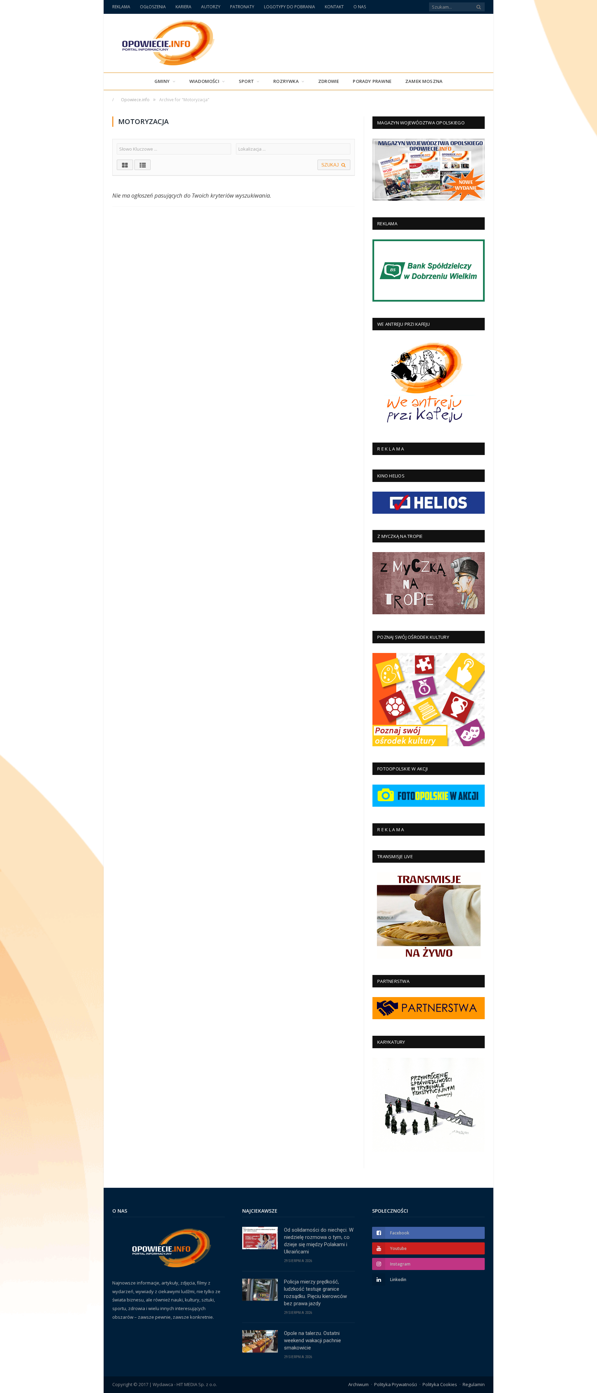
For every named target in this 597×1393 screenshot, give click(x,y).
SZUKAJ (330, 165)
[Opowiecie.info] (164, 41)
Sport (246, 81)
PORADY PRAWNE (372, 81)
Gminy (162, 81)
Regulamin (474, 1384)
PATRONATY (242, 7)
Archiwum (358, 1384)
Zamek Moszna (424, 81)
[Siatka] (125, 165)
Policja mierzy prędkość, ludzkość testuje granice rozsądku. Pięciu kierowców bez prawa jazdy (315, 1293)
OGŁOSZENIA (153, 7)
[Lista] (142, 165)
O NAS (359, 7)
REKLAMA (121, 7)
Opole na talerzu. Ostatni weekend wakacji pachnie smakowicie (312, 1340)
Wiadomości (204, 81)
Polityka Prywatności (395, 1384)
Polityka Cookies (440, 1384)
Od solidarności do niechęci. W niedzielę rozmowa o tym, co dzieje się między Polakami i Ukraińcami (318, 1241)
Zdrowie (328, 81)
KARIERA (183, 7)
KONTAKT (334, 7)
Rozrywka (286, 81)
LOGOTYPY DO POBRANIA (289, 7)
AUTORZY (210, 7)
